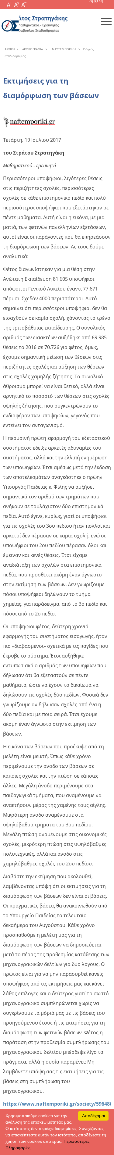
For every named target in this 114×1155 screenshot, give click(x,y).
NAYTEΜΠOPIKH (63, 49)
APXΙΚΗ (10, 49)
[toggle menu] (106, 21)
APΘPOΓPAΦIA (31, 49)
